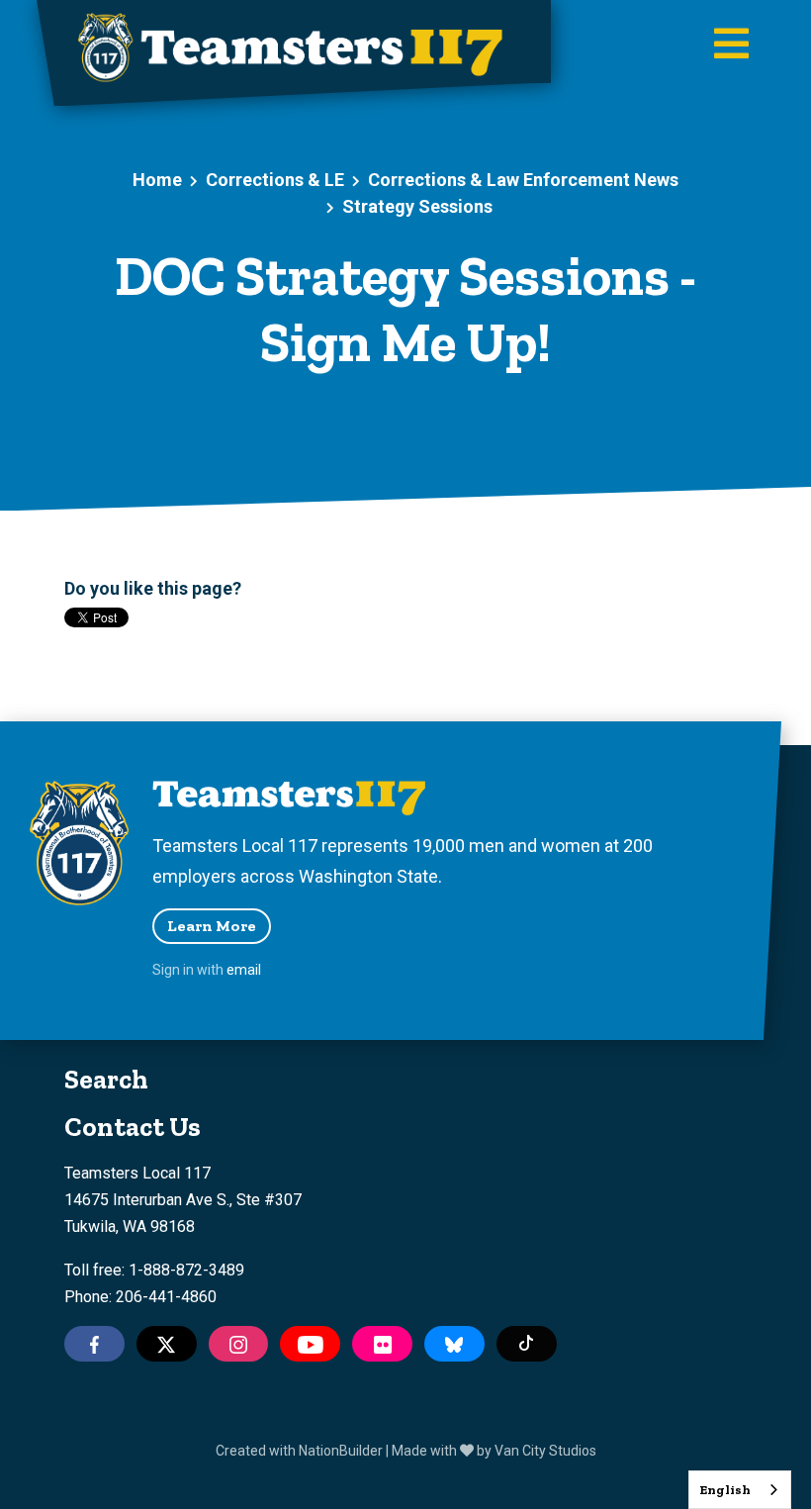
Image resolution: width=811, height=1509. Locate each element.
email (243, 970)
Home (157, 179)
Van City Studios (545, 1451)
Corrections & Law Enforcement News (523, 179)
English (725, 1489)
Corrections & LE (275, 179)
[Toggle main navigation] (731, 45)
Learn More (211, 925)
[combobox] (739, 1489)
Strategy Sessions (417, 206)
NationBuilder (341, 1451)
